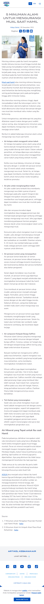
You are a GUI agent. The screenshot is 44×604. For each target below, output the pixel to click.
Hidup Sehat (15, 27)
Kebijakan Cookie (30, 577)
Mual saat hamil (8, 82)
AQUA (5, 474)
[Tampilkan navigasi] (40, 3)
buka (21, 523)
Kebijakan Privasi (14, 577)
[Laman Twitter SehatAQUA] (15, 566)
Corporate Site (10, 573)
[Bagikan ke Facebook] (24, 31)
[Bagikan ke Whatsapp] (27, 31)
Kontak (22, 573)
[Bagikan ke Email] (31, 31)
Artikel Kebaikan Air (22, 551)
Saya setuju (22, 599)
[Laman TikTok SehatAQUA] (36, 566)
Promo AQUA (34, 573)
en (34, 3)
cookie (25, 590)
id (30, 3)
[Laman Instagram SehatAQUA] (29, 566)
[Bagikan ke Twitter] (20, 31)
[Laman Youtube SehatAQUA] (22, 566)
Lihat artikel (20, 556)
